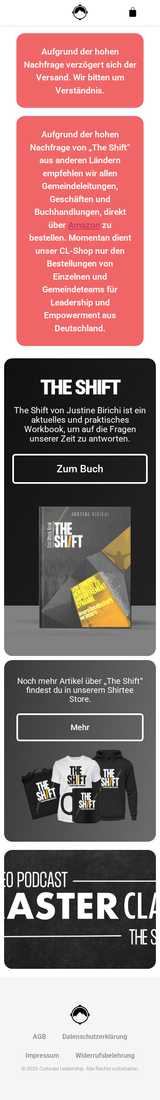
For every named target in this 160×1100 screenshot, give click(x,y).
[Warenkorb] (133, 12)
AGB (39, 1037)
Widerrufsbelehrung (105, 1055)
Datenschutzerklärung (94, 1037)
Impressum (42, 1055)
